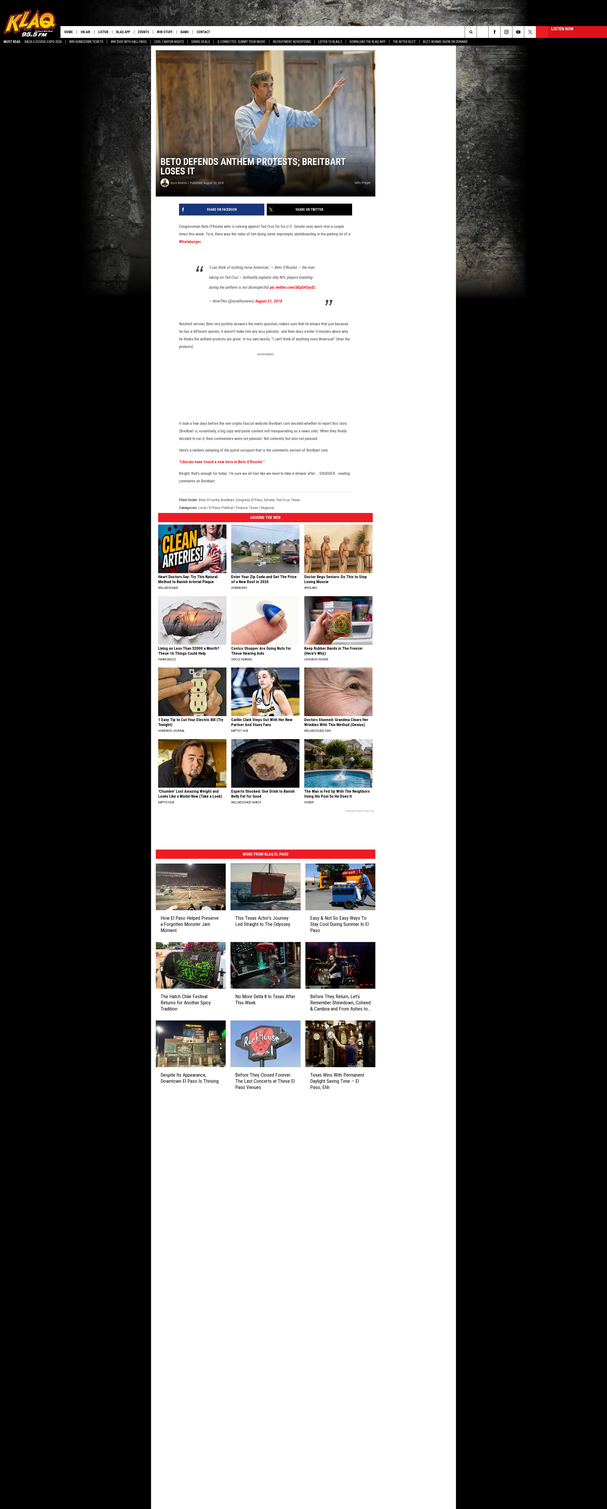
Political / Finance (234, 508)
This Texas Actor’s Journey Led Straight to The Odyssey (262, 921)
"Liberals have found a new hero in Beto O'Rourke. (221, 461)
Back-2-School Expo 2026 (43, 42)
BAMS (184, 32)
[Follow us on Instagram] (506, 32)
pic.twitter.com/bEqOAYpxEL (292, 287)
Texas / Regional (261, 508)
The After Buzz (404, 42)
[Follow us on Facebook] (494, 32)
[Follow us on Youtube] (518, 32)
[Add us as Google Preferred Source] (482, 32)
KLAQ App (123, 32)
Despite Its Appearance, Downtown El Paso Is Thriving (190, 1078)
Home (68, 32)
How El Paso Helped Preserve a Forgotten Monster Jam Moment (190, 924)
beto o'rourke (209, 500)
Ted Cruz (283, 500)
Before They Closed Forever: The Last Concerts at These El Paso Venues (265, 1081)
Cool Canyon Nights (169, 42)
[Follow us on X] (530, 32)
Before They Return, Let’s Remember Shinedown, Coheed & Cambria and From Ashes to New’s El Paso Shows (340, 1003)
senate (269, 500)
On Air (85, 32)
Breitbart (227, 500)
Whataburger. (190, 241)
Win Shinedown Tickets (86, 42)
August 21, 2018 (268, 301)
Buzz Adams (179, 183)
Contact (203, 32)
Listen (103, 32)
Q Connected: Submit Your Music (241, 42)
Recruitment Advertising (292, 42)
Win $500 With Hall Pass (129, 42)
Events (143, 32)
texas (295, 500)
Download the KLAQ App (367, 42)
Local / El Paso (209, 508)
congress (243, 500)
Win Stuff (165, 32)
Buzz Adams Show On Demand (445, 42)
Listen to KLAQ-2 (330, 42)
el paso (256, 500)
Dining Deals (200, 42)
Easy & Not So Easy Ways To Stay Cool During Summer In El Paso (339, 924)
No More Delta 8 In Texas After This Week (265, 1000)
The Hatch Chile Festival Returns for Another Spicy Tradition (186, 1003)
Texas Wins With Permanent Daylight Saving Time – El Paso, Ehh (337, 1081)
